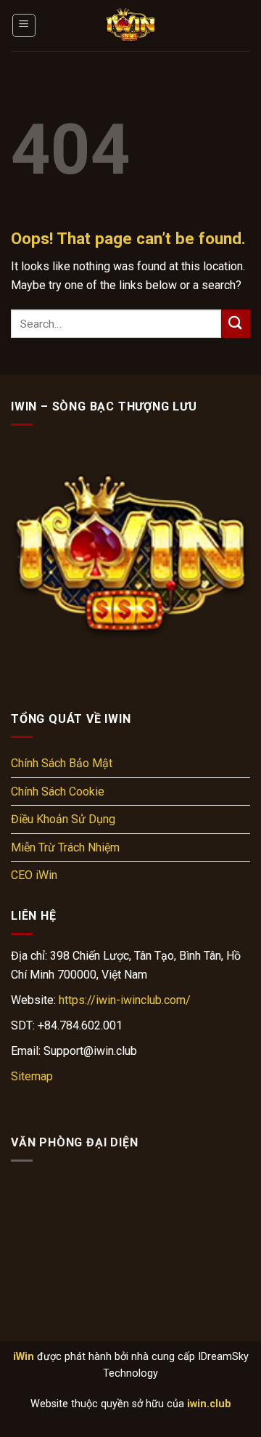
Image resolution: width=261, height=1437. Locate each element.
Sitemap (32, 1076)
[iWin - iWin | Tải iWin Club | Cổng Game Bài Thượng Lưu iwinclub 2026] (130, 25)
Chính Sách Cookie (57, 791)
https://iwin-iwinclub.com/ (125, 1000)
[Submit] (235, 323)
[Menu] (24, 25)
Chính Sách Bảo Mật (61, 763)
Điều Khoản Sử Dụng (63, 819)
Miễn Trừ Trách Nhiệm (65, 847)
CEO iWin (34, 875)
